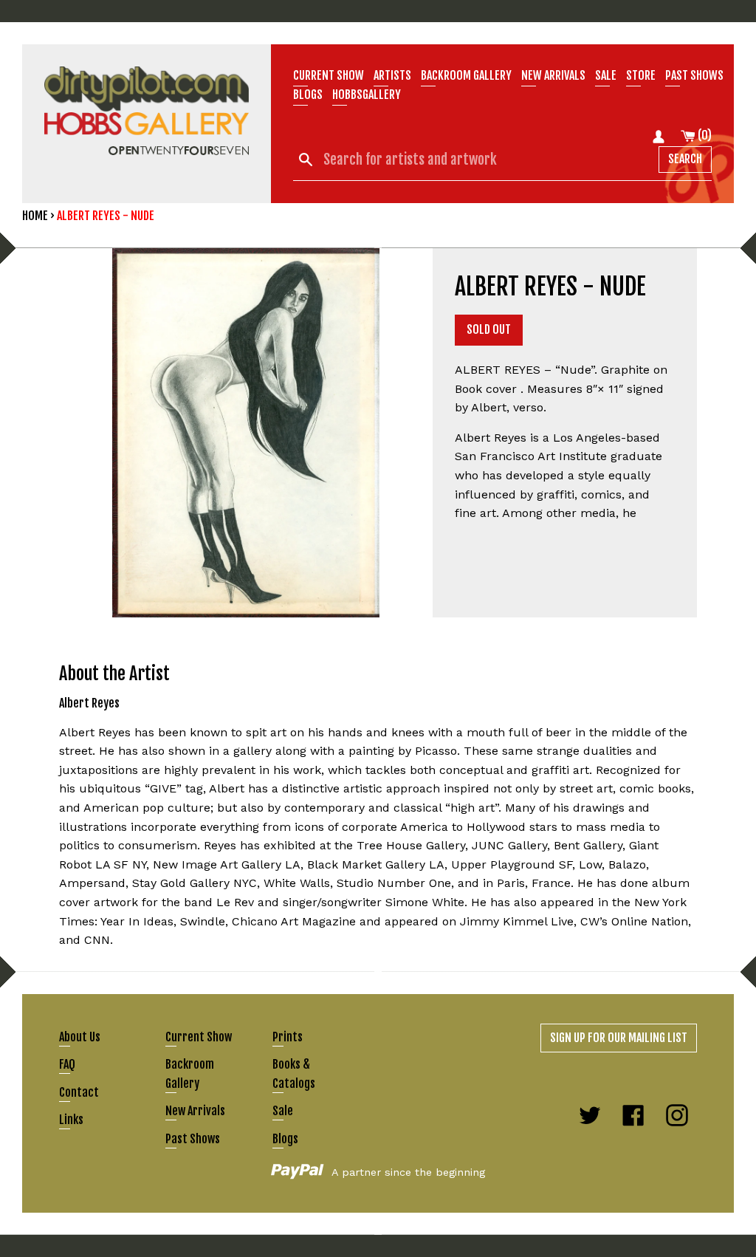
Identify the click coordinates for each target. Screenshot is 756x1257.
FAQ (67, 1064)
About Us (79, 1037)
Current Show (328, 75)
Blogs (308, 94)
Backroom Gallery (466, 75)
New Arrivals (195, 1110)
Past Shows (694, 75)
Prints (287, 1037)
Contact (79, 1092)
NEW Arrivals (553, 75)
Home (35, 215)
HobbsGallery (366, 94)
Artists (392, 75)
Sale (605, 75)
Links (71, 1119)
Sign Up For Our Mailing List (618, 1037)
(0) (703, 135)
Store (641, 75)
